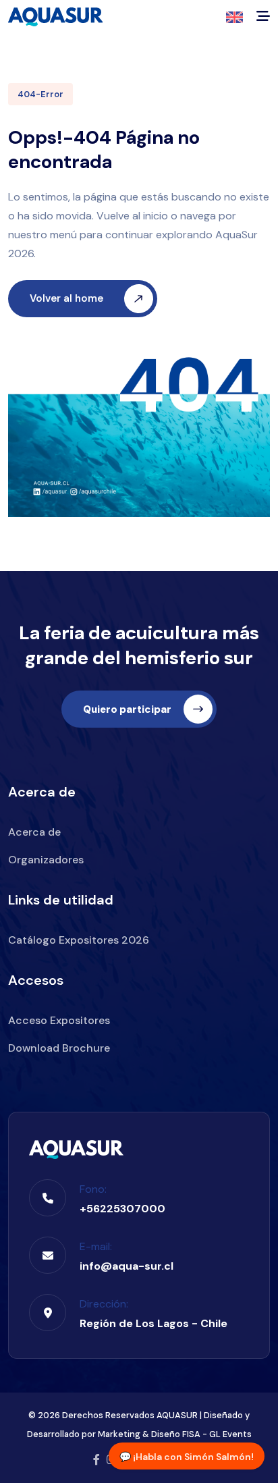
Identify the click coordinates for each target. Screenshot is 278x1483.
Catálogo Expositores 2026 (78, 940)
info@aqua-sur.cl (126, 1266)
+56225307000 (122, 1209)
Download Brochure (59, 1048)
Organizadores (46, 860)
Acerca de (34, 832)
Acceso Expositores (59, 1020)
